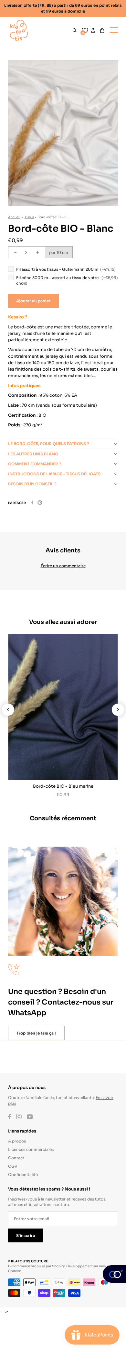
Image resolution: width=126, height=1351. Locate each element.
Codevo (14, 1270)
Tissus (29, 216)
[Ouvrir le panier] (102, 30)
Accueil (14, 216)
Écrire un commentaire (63, 565)
